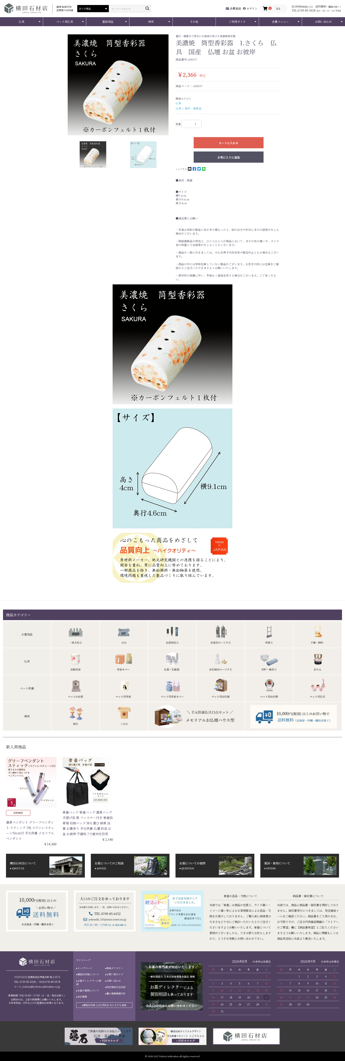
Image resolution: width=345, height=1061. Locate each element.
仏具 (21, 22)
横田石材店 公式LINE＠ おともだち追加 (104, 1005)
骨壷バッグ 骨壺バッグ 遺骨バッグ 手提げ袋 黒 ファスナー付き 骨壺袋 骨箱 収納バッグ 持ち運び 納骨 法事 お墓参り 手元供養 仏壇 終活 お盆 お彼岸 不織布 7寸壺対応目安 (87, 823)
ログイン (252, 8)
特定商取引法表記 (116, 987)
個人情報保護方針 (116, 993)
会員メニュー (280, 22)
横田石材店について (88, 974)
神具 (151, 22)
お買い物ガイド (114, 974)
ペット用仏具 (64, 22)
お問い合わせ (323, 22)
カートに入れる (228, 143)
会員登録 (235, 8)
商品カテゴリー (114, 968)
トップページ (84, 968)
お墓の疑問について (88, 990)
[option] (118, 84)
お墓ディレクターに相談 (88, 982)
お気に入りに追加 (228, 157)
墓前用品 (107, 22)
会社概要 (82, 996)
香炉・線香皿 (193, 108)
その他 (194, 22)
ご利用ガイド (237, 22)
